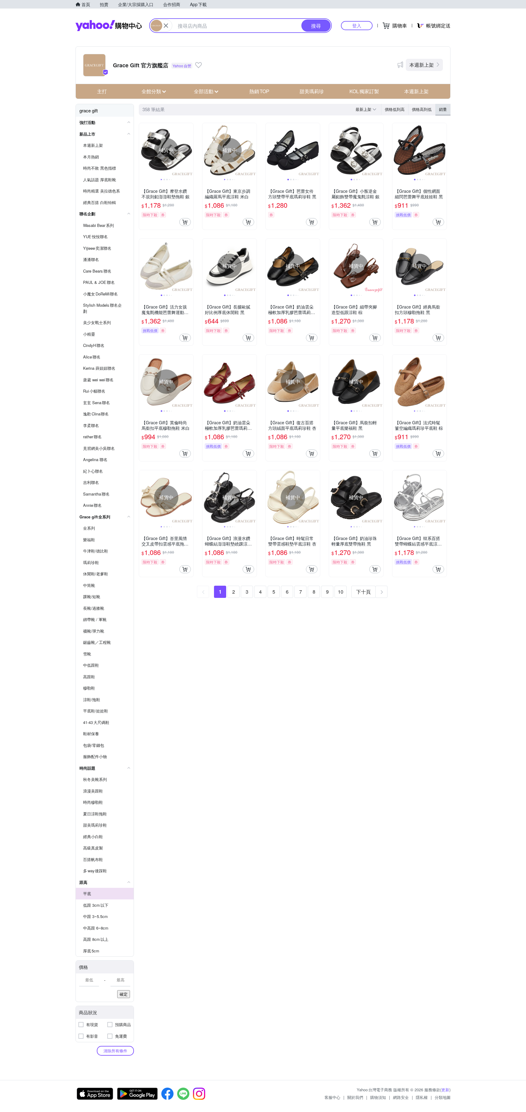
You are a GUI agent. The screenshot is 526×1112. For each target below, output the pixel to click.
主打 (102, 91)
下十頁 (363, 591)
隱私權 (422, 1097)
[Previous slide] (143, 150)
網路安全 (401, 1097)
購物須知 (378, 1097)
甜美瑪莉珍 (312, 91)
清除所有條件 (115, 1051)
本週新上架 (421, 64)
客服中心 (332, 1097)
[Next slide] (189, 150)
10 (340, 591)
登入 (356, 25)
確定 (124, 994)
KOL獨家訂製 (364, 91)
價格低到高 (395, 109)
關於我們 (355, 1097)
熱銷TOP (259, 91)
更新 (445, 1090)
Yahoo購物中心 (108, 25)
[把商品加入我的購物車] (185, 222)
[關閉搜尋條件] (166, 25)
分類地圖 (443, 1097)
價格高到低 (422, 109)
